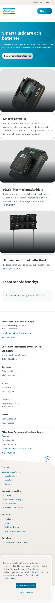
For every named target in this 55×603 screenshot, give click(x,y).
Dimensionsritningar (13, 499)
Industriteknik (10, 476)
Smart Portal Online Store (16, 542)
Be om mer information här (17, 55)
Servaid (7, 495)
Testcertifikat (10, 503)
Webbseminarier (11, 527)
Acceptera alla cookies (25, 585)
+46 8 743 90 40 (8, 337)
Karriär (7, 484)
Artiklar (7, 523)
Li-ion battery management (21, 295)
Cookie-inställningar (26, 592)
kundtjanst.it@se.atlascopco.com (16, 333)
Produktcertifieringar (13, 507)
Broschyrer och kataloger (15, 531)
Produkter (8, 519)
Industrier (8, 480)
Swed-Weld (7, 436)
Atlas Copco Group (12, 472)
